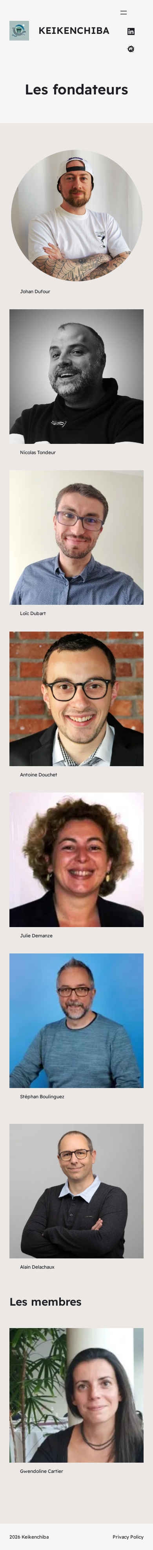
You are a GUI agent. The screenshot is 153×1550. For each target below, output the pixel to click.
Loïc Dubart (33, 613)
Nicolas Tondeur (38, 452)
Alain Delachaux (37, 1267)
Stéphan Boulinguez (42, 1096)
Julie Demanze (36, 935)
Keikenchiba (73, 30)
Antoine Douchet (38, 775)
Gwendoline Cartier (41, 1471)
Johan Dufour (35, 291)
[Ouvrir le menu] (123, 12)
